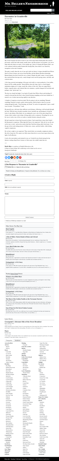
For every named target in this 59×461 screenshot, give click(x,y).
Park (28, 154)
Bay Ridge (8, 365)
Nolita (24, 428)
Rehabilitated (10, 254)
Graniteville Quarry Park (20, 154)
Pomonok (25, 345)
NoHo (24, 426)
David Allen (9, 18)
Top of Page (24, 459)
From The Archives (26, 346)
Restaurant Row (26, 435)
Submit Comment (30, 217)
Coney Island (9, 385)
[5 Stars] (17, 161)
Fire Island (25, 365)
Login (48, 13)
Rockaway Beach (44, 433)
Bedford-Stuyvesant (10, 367)
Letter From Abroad (27, 357)
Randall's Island (42, 444)
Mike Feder (8, 332)
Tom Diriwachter (10, 230)
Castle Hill (8, 352)
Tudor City (25, 449)
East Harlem (25, 393)
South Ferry (25, 440)
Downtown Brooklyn (11, 390)
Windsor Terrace (9, 433)
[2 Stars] (12, 161)
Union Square (26, 452)
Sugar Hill (25, 352)
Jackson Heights (43, 418)
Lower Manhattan (26, 371)
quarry (30, 154)
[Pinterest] (20, 157)
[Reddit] (14, 157)
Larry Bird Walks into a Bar (15, 246)
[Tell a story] (16, 10)
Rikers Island (9, 355)
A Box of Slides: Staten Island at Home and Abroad (22, 237)
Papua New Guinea (43, 397)
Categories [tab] (9, 340)
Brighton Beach (9, 372)
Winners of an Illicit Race (14, 277)
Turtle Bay (25, 451)
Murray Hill (25, 425)
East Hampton (8, 445)
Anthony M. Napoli (11, 300)
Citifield (41, 407)
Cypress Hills (9, 388)
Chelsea (24, 385)
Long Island (8, 409)
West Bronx (8, 360)
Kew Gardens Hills (44, 426)
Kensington (8, 407)
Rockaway (8, 421)
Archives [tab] (17, 340)
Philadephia (42, 390)
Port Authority (43, 360)
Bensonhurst (9, 369)
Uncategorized (42, 451)
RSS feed (18, 459)
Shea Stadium (9, 423)
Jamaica (24, 353)
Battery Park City (27, 379)
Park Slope (8, 414)
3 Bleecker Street (27, 376)
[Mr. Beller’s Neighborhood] (29, 4)
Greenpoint (8, 405)
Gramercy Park (26, 400)
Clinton (24, 388)
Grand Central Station (28, 402)
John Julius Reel (10, 256)
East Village (8, 449)
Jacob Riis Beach (43, 419)
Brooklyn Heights (10, 374)
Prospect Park (9, 418)
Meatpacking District (27, 419)
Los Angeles (42, 381)
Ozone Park (42, 430)
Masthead (13, 459)
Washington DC (43, 395)
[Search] (53, 10)
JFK (41, 423)
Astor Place (25, 378)
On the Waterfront (27, 430)
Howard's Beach (43, 416)
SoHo (24, 438)
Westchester (41, 454)
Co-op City (8, 353)
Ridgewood (42, 431)
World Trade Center (44, 350)
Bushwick (8, 376)
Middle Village (43, 428)
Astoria (41, 372)
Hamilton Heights (27, 350)
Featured (7, 454)
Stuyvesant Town (27, 442)
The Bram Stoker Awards (28, 444)
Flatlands (8, 398)
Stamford (8, 442)
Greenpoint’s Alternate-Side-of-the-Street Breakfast (23, 321)
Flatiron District (26, 398)
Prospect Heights (10, 416)
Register (53, 13)
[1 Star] (10, 161)
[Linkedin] (17, 157)
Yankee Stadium (9, 362)
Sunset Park (8, 428)
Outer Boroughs (26, 431)
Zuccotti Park (43, 353)
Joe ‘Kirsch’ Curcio (10, 323)
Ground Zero (26, 405)
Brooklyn (7, 364)
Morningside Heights (27, 423)
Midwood (8, 412)
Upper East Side (26, 454)
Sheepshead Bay (9, 425)
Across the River (9, 343)
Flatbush (8, 397)
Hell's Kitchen (26, 409)
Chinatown (25, 386)
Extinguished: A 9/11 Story (14, 262)
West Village (42, 346)
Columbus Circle (27, 390)
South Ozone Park (44, 437)
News (39, 369)
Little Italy (25, 414)
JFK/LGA (42, 425)
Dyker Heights (9, 393)
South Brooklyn (9, 426)
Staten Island (15, 22)
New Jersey (41, 364)
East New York (9, 395)
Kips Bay (24, 355)
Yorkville (42, 352)
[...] (35, 281)
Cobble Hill (8, 383)
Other (39, 371)
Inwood (24, 412)
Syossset (25, 369)
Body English (10, 229)
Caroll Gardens (9, 378)
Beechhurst (42, 405)
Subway (8, 348)
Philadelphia (42, 388)
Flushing (24, 343)
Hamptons (8, 447)
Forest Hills (42, 414)
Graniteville (11, 154)
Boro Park (8, 371)
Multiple (40, 362)
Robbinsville (42, 367)
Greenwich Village (27, 404)
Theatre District (26, 372)
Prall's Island (42, 452)
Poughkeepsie (43, 391)
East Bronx (7, 444)
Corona (41, 409)
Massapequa (25, 367)
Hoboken (42, 365)
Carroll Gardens (9, 379)
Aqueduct (42, 402)
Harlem (23, 348)
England (7, 452)
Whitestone (42, 440)
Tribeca (24, 447)
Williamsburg (9, 431)
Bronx (6, 350)
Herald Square (26, 411)
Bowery (24, 381)
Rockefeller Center (27, 437)
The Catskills (41, 449)
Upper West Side (43, 343)
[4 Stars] (15, 161)
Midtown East (43, 357)
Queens (40, 400)
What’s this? (7, 459)
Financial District (27, 397)
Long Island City (10, 411)
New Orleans (43, 385)
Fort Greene (8, 400)
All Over (7, 345)
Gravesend (8, 404)
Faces (7, 331)
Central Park (8, 435)
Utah (41, 393)
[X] (12, 157)
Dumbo (24, 391)
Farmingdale (25, 360)
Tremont (8, 358)
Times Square (26, 445)
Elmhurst (42, 411)
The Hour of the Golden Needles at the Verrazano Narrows (24, 299)
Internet (7, 346)
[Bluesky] (9, 157)
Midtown (25, 421)
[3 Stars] (13, 161)
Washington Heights (44, 345)
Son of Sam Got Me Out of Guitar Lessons (19, 308)
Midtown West (43, 358)
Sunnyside (42, 438)
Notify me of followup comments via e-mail (16, 220)
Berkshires (42, 374)
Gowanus (8, 402)
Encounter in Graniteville (16, 16)
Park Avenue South (27, 433)
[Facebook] (6, 157)
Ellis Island (7, 451)
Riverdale (8, 357)
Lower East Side (26, 416)
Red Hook (8, 419)
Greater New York (44, 378)
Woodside (42, 442)
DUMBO (8, 391)
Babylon (25, 364)
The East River (9, 430)
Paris (41, 386)
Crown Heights (9, 386)
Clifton (41, 447)
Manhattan (24, 374)
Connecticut (8, 440)
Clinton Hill (8, 381)
